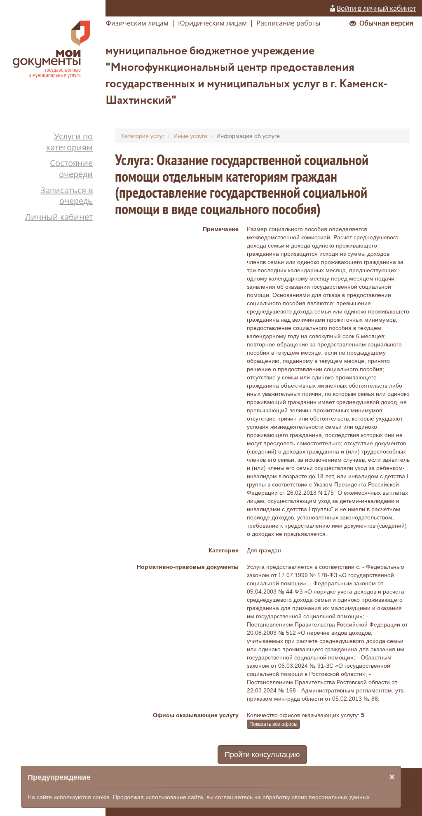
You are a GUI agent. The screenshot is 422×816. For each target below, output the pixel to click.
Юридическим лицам (212, 23)
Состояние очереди (71, 168)
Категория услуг (142, 136)
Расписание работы (288, 23)
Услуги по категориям (69, 142)
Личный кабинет (59, 216)
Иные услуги (190, 136)
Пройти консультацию (262, 755)
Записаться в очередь (66, 196)
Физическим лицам (137, 23)
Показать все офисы (273, 724)
